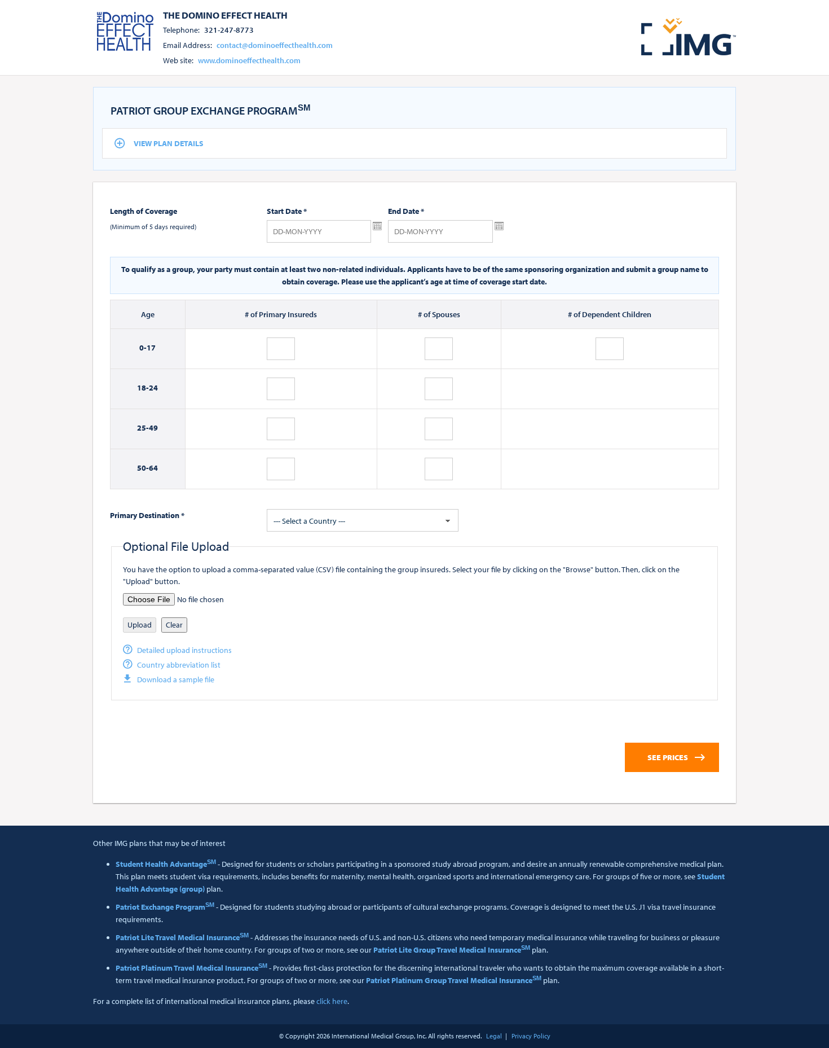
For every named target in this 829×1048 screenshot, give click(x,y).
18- (143, 388)
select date (377, 226)
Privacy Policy (530, 1036)
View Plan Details (169, 143)
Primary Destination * (147, 515)
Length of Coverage (143, 211)
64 (153, 468)
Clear (174, 625)
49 (153, 428)
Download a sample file (175, 679)
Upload (139, 625)
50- (143, 468)
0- (143, 348)
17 (151, 348)
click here (331, 1001)
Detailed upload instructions (184, 650)
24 (153, 388)
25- (143, 428)
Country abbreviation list (179, 665)
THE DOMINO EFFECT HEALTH (225, 14)
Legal (494, 1036)
